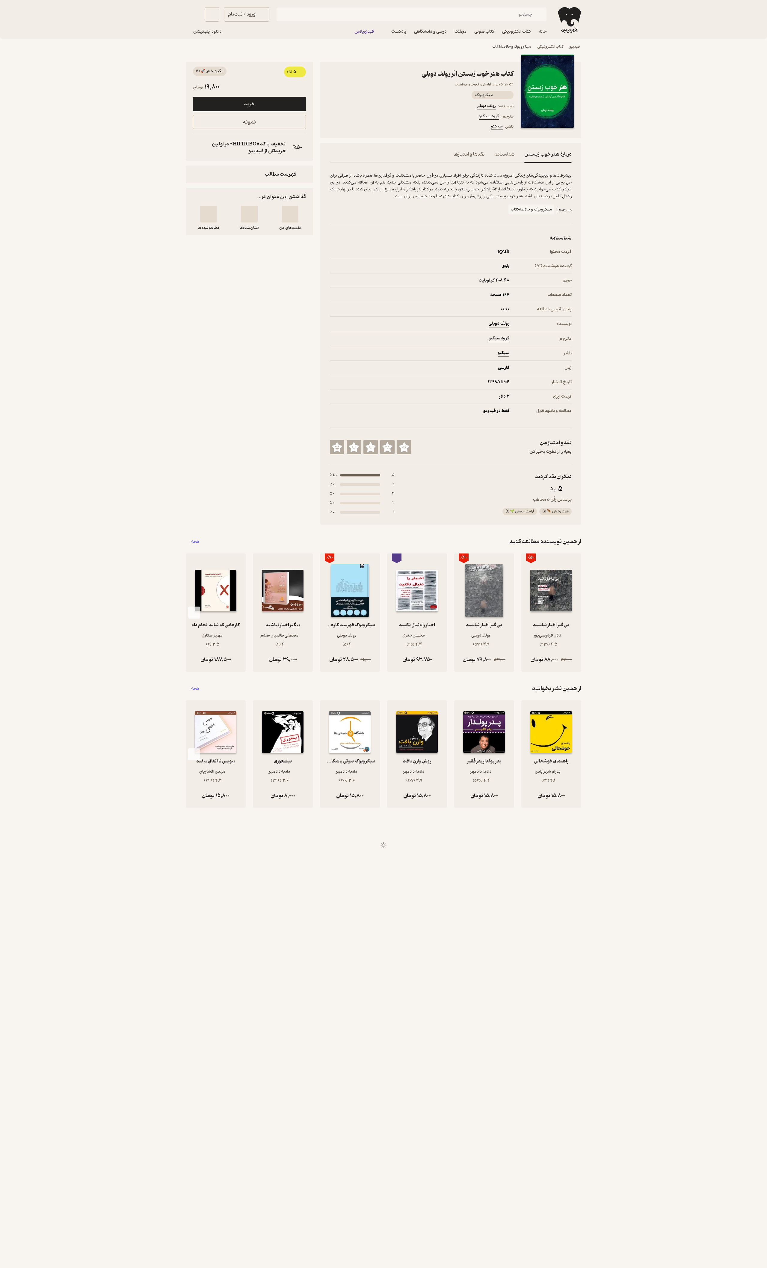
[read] (208, 214)
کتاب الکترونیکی (550, 46)
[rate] (404, 447)
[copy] (199, 148)
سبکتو (497, 126)
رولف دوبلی (486, 106)
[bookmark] (348, 127)
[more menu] (333, 127)
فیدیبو (574, 46)
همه (195, 541)
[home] (568, 20)
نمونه (249, 122)
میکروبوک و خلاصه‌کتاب (511, 46)
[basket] (212, 14)
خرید (249, 104)
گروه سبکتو (489, 116)
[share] (377, 127)
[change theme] (193, 14)
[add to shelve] (290, 214)
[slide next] (194, 613)
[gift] (362, 127)
